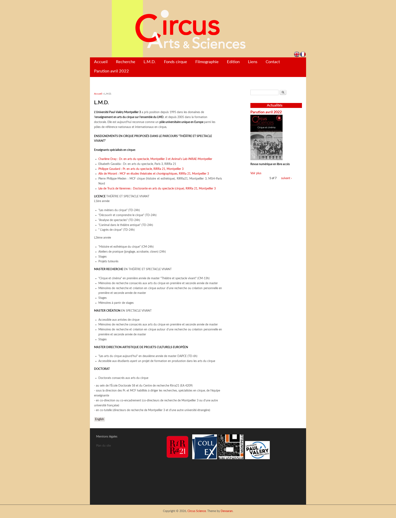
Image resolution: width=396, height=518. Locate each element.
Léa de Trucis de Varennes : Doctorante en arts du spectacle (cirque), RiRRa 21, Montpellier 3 (157, 188)
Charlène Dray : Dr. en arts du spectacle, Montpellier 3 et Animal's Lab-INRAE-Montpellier (155, 159)
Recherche (125, 62)
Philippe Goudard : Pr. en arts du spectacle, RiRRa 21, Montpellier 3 (141, 169)
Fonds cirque (175, 62)
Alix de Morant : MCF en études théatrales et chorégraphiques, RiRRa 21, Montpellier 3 (153, 173)
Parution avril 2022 (111, 71)
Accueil (101, 62)
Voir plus (255, 173)
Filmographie (207, 62)
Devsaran (227, 511)
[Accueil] (198, 28)
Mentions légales (106, 436)
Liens (252, 62)
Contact (273, 62)
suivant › (286, 178)
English (99, 419)
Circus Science (196, 511)
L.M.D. (150, 62)
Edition (233, 62)
